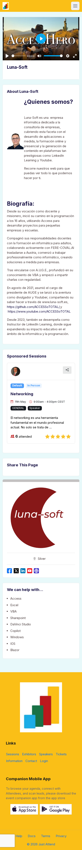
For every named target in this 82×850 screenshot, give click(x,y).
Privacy (61, 836)
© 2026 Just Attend (41, 844)
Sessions (12, 754)
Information (14, 761)
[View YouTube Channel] (29, 570)
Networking (22, 393)
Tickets (61, 754)
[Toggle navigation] (75, 6)
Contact (31, 761)
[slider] (18, 56)
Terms (45, 836)
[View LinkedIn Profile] (22, 570)
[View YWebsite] (36, 570)
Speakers (46, 754)
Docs (32, 836)
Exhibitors (29, 754)
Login (44, 761)
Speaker (34, 408)
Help (19, 836)
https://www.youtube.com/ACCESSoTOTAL (39, 311)
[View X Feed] (16, 570)
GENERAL (18, 408)
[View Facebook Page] (9, 570)
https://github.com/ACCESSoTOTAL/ (33, 307)
